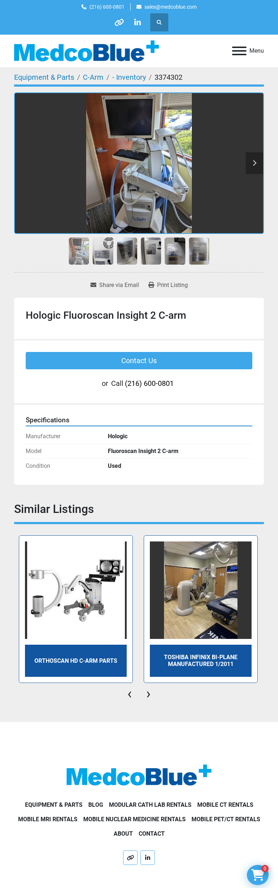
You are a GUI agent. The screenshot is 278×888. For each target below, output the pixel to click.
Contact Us (139, 360)
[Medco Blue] (139, 774)
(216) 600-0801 (107, 7)
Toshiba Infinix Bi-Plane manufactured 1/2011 (200, 660)
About (123, 833)
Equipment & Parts (54, 804)
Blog (95, 804)
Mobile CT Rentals (225, 804)
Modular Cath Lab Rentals (150, 804)
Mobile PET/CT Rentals (225, 819)
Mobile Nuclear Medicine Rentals (134, 819)
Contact (152, 833)
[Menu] (239, 51)
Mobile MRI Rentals (47, 819)
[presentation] (129, 694)
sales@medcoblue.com (170, 7)
